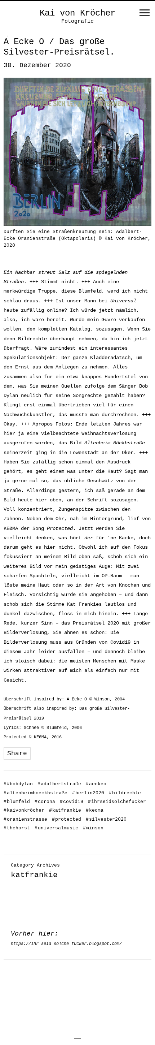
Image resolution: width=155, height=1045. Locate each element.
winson (93, 828)
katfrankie (65, 810)
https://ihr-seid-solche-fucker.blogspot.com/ (66, 943)
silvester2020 (106, 819)
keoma (94, 810)
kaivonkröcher (24, 810)
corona (45, 801)
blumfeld (17, 801)
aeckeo (96, 784)
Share (17, 753)
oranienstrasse (25, 819)
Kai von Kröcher (77, 13)
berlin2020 (88, 793)
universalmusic (56, 828)
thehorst (17, 828)
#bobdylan (18, 784)
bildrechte (125, 793)
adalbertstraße (59, 784)
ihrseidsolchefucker (117, 801)
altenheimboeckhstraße (35, 793)
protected (66, 819)
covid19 (71, 801)
